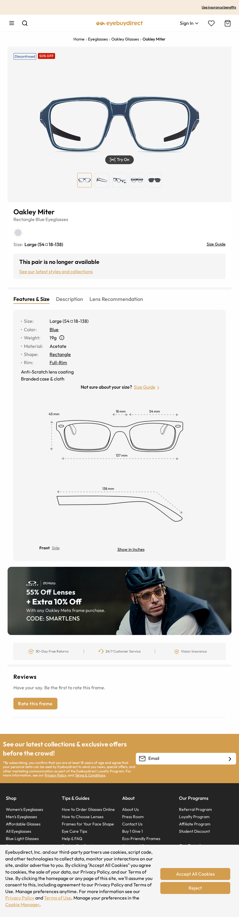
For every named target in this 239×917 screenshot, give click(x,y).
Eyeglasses (56, 219)
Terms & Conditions (90, 775)
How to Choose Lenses (82, 816)
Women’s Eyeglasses (24, 809)
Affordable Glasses (23, 824)
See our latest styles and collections (56, 271)
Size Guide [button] (144, 387)
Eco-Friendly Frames (141, 838)
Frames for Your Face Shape (88, 824)
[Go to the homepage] (119, 23)
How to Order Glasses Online (88, 809)
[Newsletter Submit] (230, 759)
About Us (130, 809)
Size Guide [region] (216, 244)
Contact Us (132, 824)
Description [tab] (69, 299)
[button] (119, 159)
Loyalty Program (194, 816)
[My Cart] (227, 23)
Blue (40, 219)
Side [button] (56, 547)
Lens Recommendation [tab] (116, 299)
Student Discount (194, 831)
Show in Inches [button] (131, 549)
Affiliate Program (194, 824)
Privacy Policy (55, 775)
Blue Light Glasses (22, 838)
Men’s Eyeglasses (21, 816)
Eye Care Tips (74, 831)
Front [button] (44, 547)
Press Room (133, 816)
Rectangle (24, 219)
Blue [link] (54, 329)
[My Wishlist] (211, 23)
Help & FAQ (72, 838)
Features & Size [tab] (31, 299)
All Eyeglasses (18, 831)
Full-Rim (58, 362)
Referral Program (195, 809)
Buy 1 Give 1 (132, 831)
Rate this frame (35, 703)
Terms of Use (57, 898)
